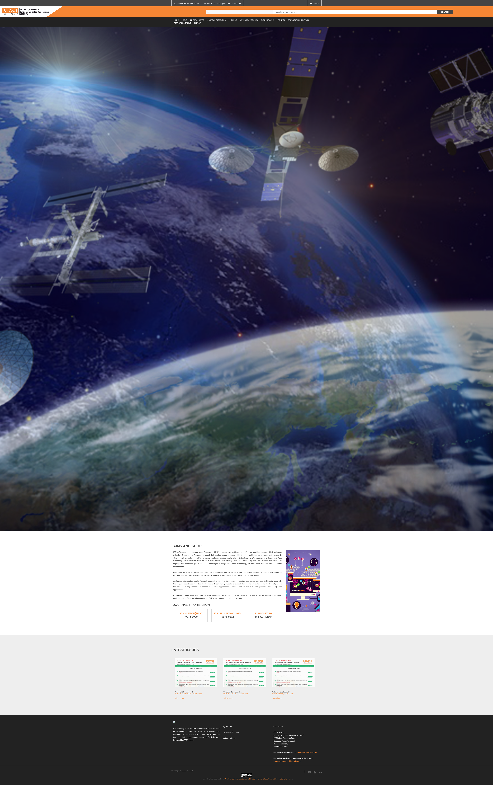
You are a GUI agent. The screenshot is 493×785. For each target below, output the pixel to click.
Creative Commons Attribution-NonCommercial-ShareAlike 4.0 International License (258, 779)
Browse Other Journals (298, 20)
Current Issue (267, 20)
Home (176, 20)
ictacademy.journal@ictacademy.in (227, 3)
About (184, 20)
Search (445, 12)
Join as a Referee (230, 738)
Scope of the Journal (216, 20)
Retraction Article (182, 23)
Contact (197, 23)
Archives (281, 20)
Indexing (233, 20)
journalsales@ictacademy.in (306, 752)
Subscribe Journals (231, 732)
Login (316, 3)
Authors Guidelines (249, 20)
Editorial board (197, 20)
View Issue (179, 698)
